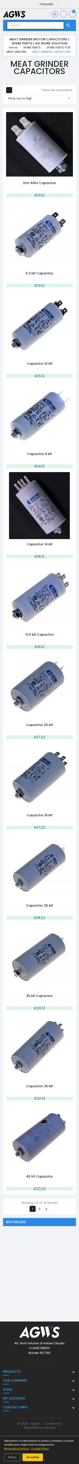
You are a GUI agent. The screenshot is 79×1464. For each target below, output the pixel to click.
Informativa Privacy (16, 1449)
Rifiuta (12, 1457)
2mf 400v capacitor (39, 183)
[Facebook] (23, 4)
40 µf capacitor (39, 1176)
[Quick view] (35, 175)
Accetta (33, 1457)
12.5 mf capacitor (39, 634)
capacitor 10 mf (39, 363)
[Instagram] (29, 4)
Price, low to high (39, 98)
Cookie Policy (40, 1449)
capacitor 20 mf (39, 725)
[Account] (63, 14)
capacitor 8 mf (39, 454)
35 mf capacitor (39, 996)
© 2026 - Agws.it (30, 1424)
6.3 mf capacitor (39, 273)
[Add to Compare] (43, 175)
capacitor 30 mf (39, 1086)
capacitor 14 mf (39, 544)
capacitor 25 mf (39, 905)
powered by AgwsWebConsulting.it (43, 1426)
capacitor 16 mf (39, 815)
